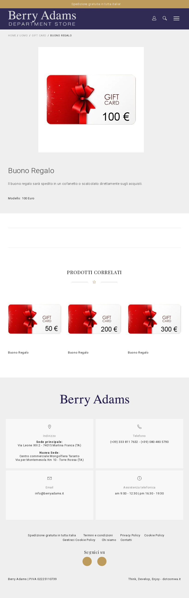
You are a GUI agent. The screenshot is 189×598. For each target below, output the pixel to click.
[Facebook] (87, 562)
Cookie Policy (154, 535)
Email (49, 487)
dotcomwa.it (171, 579)
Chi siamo (109, 540)
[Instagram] (102, 562)
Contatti (126, 540)
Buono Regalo (18, 352)
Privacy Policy (130, 535)
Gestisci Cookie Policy (78, 540)
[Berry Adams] (42, 18)
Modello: (14, 198)
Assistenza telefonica (139, 487)
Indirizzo (49, 436)
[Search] (154, 18)
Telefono (139, 436)
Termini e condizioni (98, 535)
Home (12, 35)
